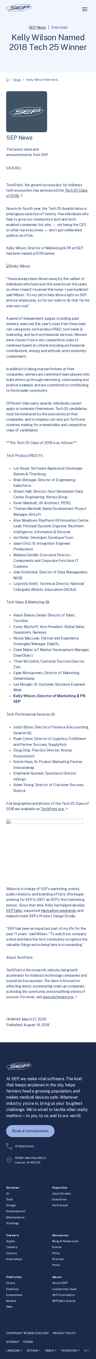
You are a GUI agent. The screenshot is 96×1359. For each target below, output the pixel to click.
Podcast (58, 1259)
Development (16, 1211)
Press (56, 1265)
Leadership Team (64, 1289)
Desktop (12, 1289)
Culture (11, 1253)
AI (7, 1193)
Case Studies (61, 1193)
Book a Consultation (30, 1131)
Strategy (12, 1223)
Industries (59, 1199)
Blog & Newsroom (65, 1241)
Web (9, 1307)
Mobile (11, 1301)
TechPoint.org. (52, 809)
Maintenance (15, 1217)
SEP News (37, 27)
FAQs (56, 1253)
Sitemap (12, 1342)
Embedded (14, 1295)
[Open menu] (85, 9)
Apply (10, 1241)
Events (57, 1247)
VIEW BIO (13, 167)
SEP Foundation (63, 1295)
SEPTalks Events (64, 1301)
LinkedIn (12, 1350)
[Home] (7, 79)
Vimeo (49, 1350)
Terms (28, 1342)
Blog (17, 79)
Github (32, 1350)
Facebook (69, 1350)
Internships (14, 1259)
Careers (11, 1247)
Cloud (10, 1283)
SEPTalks (14, 911)
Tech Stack (60, 1205)
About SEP (60, 1283)
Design (11, 1205)
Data (9, 1199)
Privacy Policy (64, 1333)
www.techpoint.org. (58, 997)
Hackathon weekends (58, 911)
